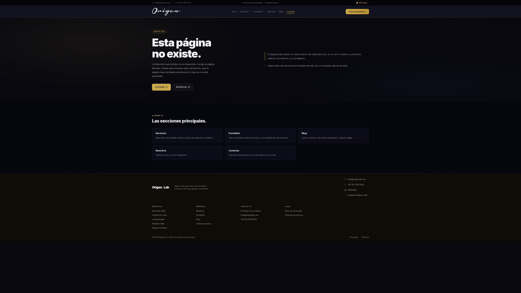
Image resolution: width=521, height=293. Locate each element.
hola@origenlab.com (163, 3)
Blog (281, 11)
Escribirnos (181, 87)
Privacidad (354, 237)
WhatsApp (363, 3)
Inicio (234, 11)
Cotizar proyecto (203, 224)
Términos (365, 237)
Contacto (291, 11)
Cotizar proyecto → (357, 11)
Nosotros (272, 11)
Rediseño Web (158, 224)
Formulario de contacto (251, 211)
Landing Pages (158, 219)
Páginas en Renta (159, 228)
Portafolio (258, 11)
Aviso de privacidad (293, 211)
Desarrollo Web (158, 211)
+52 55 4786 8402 (184, 3)
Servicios (244, 11)
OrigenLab (160, 187)
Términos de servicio (294, 215)
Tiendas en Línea (159, 215)
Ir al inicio (160, 87)
